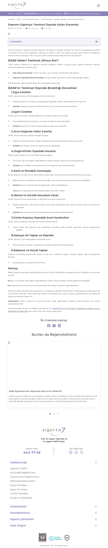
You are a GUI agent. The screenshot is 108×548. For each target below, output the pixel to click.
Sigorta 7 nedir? (19, 468)
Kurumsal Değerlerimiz (23, 472)
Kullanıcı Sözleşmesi (21, 498)
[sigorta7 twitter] (81, 452)
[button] (54, 462)
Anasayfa (11, 19)
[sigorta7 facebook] (76, 452)
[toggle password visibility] (96, 41)
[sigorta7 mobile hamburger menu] (98, 6)
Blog (18, 19)
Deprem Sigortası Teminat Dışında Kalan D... (70, 19)
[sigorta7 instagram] (70, 452)
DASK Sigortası (47, 19)
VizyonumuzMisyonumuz (24, 477)
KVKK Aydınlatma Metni (23, 481)
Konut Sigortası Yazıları (31, 19)
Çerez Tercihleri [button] (19, 489)
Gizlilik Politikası (19, 493)
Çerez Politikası (18, 485)
